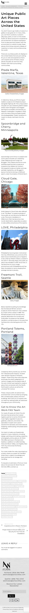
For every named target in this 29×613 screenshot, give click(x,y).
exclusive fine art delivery (10, 494)
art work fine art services (10, 488)
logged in (13, 547)
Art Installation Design (9, 476)
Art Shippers (22, 481)
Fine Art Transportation (9, 509)
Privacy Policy (6, 609)
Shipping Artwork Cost (9, 514)
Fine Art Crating (7, 496)
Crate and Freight (7, 491)
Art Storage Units (16, 483)
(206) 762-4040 (17, 579)
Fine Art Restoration (8, 506)
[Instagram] (14, 600)
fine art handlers (18, 496)
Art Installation (11, 473)
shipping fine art (7, 517)
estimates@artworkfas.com (14, 574)
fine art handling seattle (10, 504)
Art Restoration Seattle (9, 481)
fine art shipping (21, 506)
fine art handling (7, 499)
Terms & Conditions (14, 609)
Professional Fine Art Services (11, 511)
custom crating (19, 491)
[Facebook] (10, 600)
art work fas (19, 486)
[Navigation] (26, 3)
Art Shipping (5, 483)
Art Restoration (7, 478)
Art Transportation (8, 486)
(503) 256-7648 (18, 573)
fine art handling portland (10, 501)
